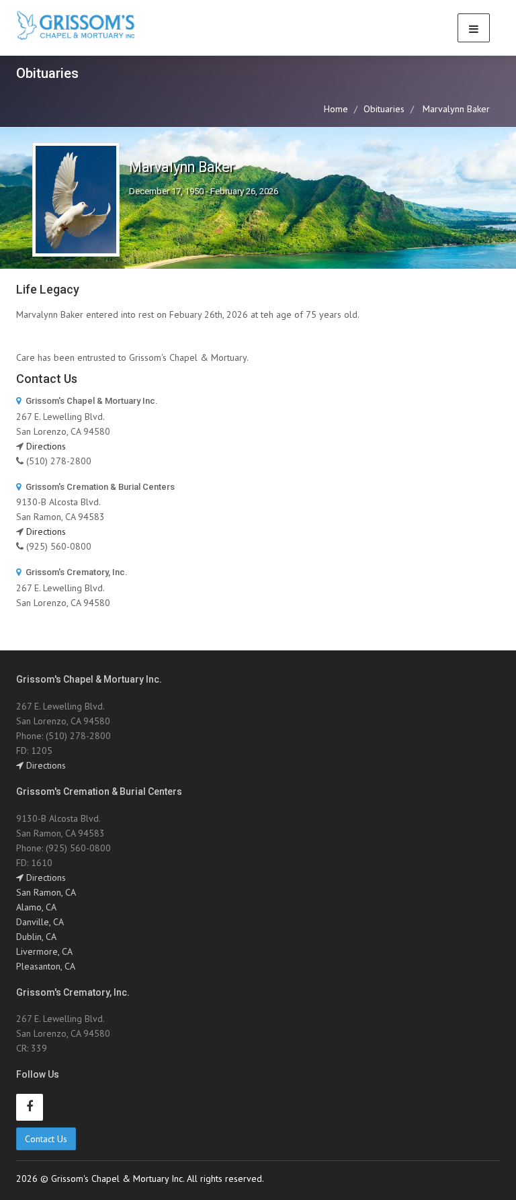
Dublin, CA (36, 937)
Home (336, 109)
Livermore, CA (44, 951)
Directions (46, 446)
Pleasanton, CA (45, 966)
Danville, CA (40, 922)
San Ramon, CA (46, 892)
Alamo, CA (36, 907)
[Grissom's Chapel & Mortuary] (76, 25)
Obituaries (383, 109)
